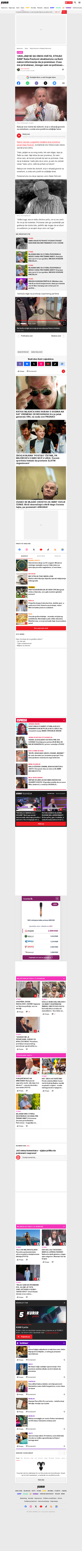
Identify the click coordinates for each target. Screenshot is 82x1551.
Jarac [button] (63, 1458)
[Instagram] (41, 364)
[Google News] (62, 364)
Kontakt (30, 1498)
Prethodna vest (27, 336)
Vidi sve (41, 824)
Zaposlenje (54, 1501)
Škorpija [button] (51, 1458)
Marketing (23, 1498)
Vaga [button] (45, 1458)
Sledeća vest (56, 336)
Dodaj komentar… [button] (29, 1157)
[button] (63, 69)
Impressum (38, 1498)
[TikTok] (55, 364)
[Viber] (20, 364)
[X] (34, 364)
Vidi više (41, 1480)
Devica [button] (40, 1458)
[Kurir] (4, 2)
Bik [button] (22, 1458)
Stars (26, 48)
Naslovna (20, 48)
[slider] (23, 323)
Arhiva (60, 1498)
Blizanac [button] (27, 1458)
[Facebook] (27, 364)
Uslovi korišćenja (43, 1501)
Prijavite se (25, 1337)
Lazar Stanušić (24, 68)
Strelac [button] (57, 1458)
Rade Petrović (23, 352)
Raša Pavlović (36, 352)
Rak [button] (32, 1458)
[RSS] (55, 549)
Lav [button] (36, 1458)
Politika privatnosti (30, 1501)
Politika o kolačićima (49, 1498)
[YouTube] (48, 364)
